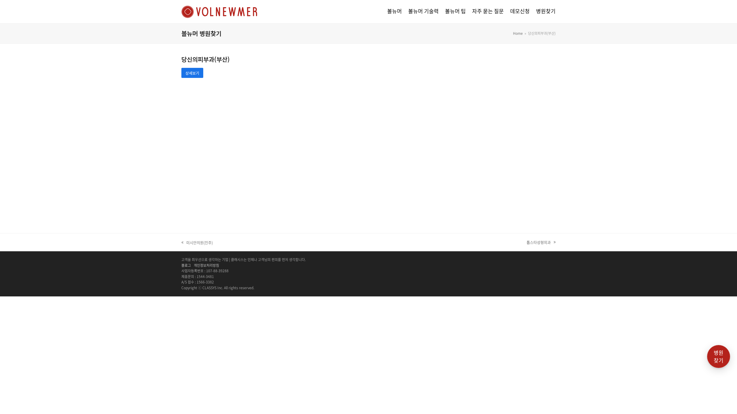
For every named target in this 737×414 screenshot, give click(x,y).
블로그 (186, 265)
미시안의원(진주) (197, 243)
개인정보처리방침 (206, 265)
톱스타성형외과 (539, 242)
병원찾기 (718, 356)
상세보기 (192, 73)
